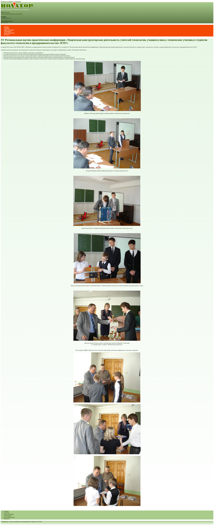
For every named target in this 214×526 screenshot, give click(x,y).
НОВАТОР (5, 521)
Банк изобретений (9, 33)
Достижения (7, 31)
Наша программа (9, 30)
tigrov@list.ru (4, 22)
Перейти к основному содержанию (11, 1)
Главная (6, 27)
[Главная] (17, 8)
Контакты (7, 34)
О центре (6, 28)
